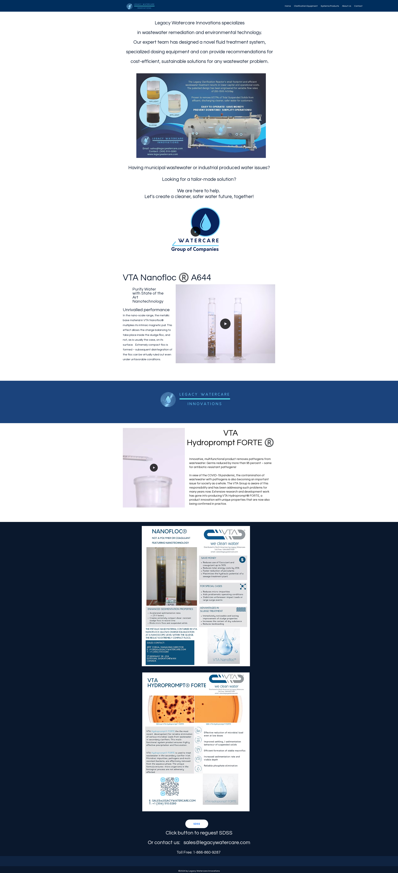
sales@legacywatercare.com (216, 842)
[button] (240, 255)
